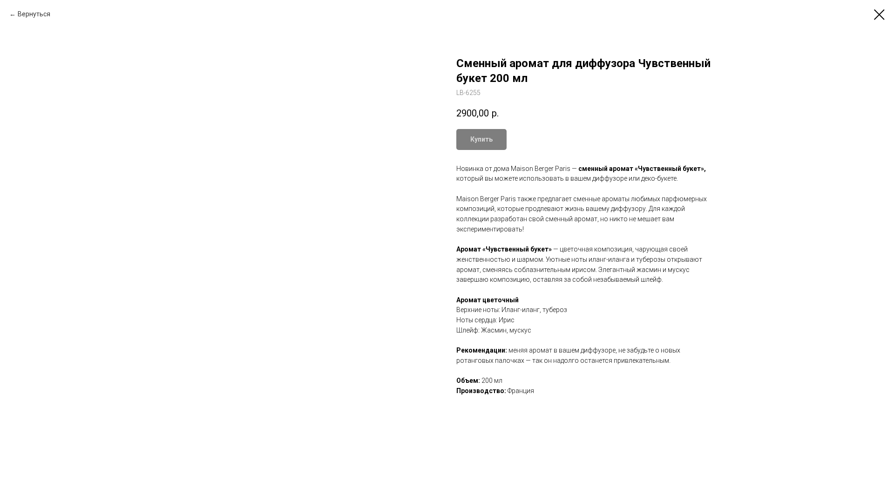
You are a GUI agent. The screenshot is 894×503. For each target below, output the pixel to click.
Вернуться (34, 14)
